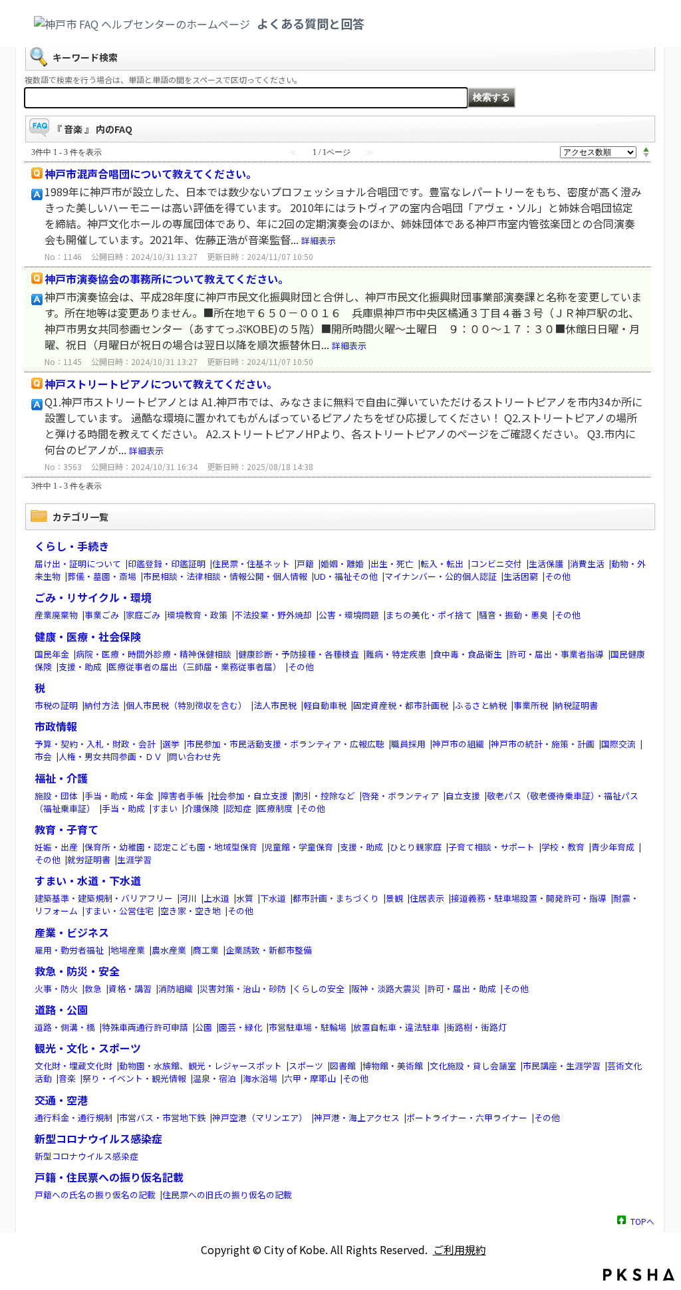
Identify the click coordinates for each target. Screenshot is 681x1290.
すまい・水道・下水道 (88, 880)
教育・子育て (66, 829)
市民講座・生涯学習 (562, 1065)
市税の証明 (56, 705)
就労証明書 (88, 859)
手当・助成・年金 (119, 795)
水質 (244, 898)
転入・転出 (442, 563)
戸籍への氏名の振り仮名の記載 (95, 1194)
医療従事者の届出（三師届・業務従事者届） (194, 666)
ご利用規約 (459, 1249)
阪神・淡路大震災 (385, 988)
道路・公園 (61, 1009)
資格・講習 (130, 988)
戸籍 (305, 563)
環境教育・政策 (197, 614)
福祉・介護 (61, 778)
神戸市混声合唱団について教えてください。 (151, 174)
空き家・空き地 (190, 910)
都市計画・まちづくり (336, 898)
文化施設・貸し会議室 (473, 1065)
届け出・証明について (78, 563)
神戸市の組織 (458, 743)
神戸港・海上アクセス (357, 1117)
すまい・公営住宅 (119, 910)
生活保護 (546, 563)
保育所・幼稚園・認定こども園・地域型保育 (170, 846)
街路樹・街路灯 (476, 1027)
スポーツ (306, 1065)
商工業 (206, 950)
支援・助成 (80, 666)
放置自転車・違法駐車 (396, 1027)
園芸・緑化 (240, 1027)
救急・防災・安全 (77, 971)
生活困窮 (520, 576)
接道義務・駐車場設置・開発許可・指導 (529, 898)
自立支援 (463, 795)
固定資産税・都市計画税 (400, 705)
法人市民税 (275, 705)
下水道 (273, 898)
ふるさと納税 (481, 705)
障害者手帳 (182, 795)
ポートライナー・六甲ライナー (466, 1117)
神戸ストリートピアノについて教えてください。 (161, 384)
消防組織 (175, 988)
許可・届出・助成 (461, 988)
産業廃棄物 (56, 614)
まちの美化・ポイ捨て (429, 614)
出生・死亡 (392, 563)
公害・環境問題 (349, 614)
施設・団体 (56, 795)
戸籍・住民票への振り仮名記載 (109, 1177)
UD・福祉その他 (346, 576)
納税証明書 (576, 705)
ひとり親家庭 (416, 846)
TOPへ (642, 1221)
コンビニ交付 (496, 563)
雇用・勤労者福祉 (69, 950)
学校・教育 (563, 846)
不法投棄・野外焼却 (273, 614)
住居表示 (427, 898)
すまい (165, 808)
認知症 (238, 808)
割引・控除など (325, 795)
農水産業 (169, 950)
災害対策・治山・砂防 (243, 988)
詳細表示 (318, 240)
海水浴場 (260, 1078)
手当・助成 (123, 808)
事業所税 (530, 705)
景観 (394, 898)
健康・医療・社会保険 (88, 636)
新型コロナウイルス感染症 (98, 1138)
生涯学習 (134, 859)
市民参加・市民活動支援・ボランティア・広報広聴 (285, 743)
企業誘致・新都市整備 (268, 950)
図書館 (343, 1065)
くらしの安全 (318, 988)
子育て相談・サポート (491, 846)
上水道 (216, 898)
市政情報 (56, 726)
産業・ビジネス (72, 932)
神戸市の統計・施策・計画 (543, 743)
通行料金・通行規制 (73, 1117)
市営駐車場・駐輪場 (307, 1027)
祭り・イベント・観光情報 (134, 1078)
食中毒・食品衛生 (467, 654)
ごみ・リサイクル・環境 (93, 597)
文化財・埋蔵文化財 (73, 1065)
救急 (93, 988)
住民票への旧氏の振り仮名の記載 (227, 1194)
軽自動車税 (324, 705)
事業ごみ (101, 614)
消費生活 (587, 563)
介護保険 (201, 808)
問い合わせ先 (195, 756)
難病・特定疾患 (396, 654)
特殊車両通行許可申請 (145, 1027)
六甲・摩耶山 (310, 1078)
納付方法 (101, 705)
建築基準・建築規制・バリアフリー (104, 898)
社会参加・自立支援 (249, 795)
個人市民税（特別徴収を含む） (186, 705)
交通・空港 (61, 1100)
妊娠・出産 (56, 846)
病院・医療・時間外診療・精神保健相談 (153, 654)
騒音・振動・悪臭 (513, 614)
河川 (188, 898)
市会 (43, 756)
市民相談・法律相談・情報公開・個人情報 (225, 576)
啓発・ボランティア (400, 795)
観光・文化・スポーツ (88, 1048)
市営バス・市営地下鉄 (162, 1117)
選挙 (171, 743)
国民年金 (52, 654)
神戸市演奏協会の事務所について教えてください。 (167, 279)
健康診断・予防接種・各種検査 (298, 654)
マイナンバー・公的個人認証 (440, 576)
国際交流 (618, 743)
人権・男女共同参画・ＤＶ (110, 756)
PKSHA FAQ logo (638, 1274)
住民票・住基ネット (251, 563)
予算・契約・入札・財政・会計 (95, 743)
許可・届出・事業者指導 (556, 654)
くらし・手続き (72, 546)
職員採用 (408, 743)
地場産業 (127, 950)
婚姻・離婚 (342, 563)
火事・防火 (56, 988)
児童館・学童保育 (298, 846)
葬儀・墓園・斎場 (101, 576)
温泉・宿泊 (214, 1078)
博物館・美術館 (392, 1065)
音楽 (67, 1078)
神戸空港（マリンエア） (259, 1117)
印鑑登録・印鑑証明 (166, 563)
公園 (203, 1027)
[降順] (646, 155)
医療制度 (275, 808)
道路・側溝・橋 (65, 1027)
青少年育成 (612, 846)
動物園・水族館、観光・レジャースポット (200, 1065)
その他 (558, 576)
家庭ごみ (143, 614)
